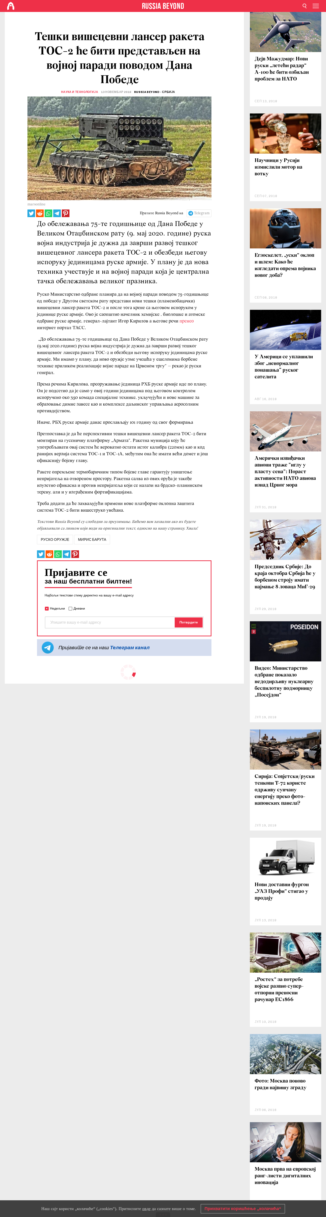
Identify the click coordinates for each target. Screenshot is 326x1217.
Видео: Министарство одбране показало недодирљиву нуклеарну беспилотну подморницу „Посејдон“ (284, 682)
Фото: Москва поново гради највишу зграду (280, 1084)
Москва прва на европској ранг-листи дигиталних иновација (285, 1176)
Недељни (57, 608)
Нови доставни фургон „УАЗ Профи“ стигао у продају (282, 891)
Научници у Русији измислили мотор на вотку (278, 167)
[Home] (10, 6)
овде (146, 1208)
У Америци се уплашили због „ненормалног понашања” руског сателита (284, 367)
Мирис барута (92, 539)
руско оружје (55, 539)
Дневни (79, 608)
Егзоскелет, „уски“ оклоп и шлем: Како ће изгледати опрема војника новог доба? (285, 265)
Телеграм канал (130, 647)
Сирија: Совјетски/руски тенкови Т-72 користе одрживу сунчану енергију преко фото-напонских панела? (285, 790)
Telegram (202, 213)
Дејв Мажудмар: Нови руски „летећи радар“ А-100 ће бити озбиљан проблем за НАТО (282, 69)
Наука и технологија (79, 92)
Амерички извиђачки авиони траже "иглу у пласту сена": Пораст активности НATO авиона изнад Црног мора (285, 472)
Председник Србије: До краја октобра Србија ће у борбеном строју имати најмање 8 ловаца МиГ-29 (285, 577)
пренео (186, 321)
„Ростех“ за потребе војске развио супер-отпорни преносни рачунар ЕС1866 (279, 990)
